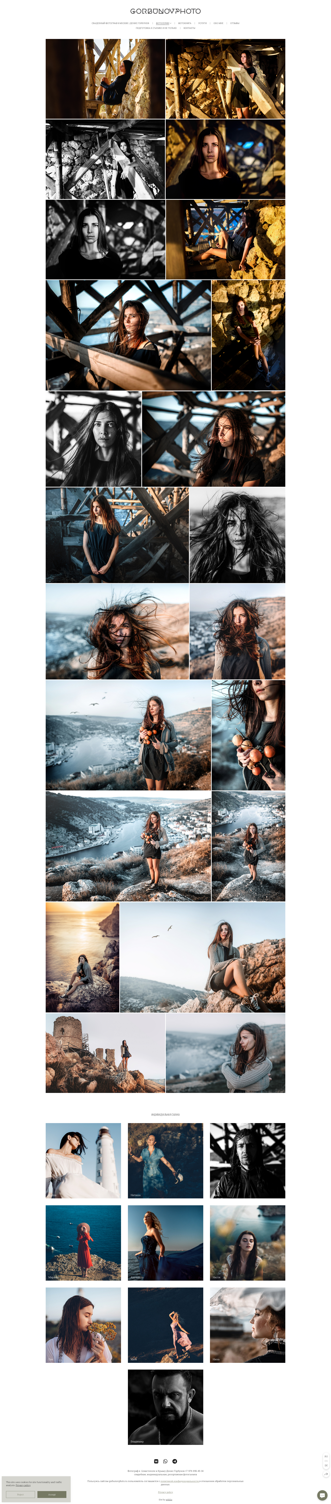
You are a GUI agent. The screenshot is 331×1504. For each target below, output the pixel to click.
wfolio (169, 1499)
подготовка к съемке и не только (156, 28)
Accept (52, 1494)
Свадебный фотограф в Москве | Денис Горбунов (120, 23)
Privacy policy (165, 1492)
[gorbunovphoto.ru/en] (166, 11)
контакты (189, 28)
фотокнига (184, 23)
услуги (202, 23)
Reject (20, 1494)
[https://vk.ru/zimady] (156, 1461)
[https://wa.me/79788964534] (165, 1461)
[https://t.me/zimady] (174, 1461)
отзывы (234, 23)
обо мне (218, 23)
